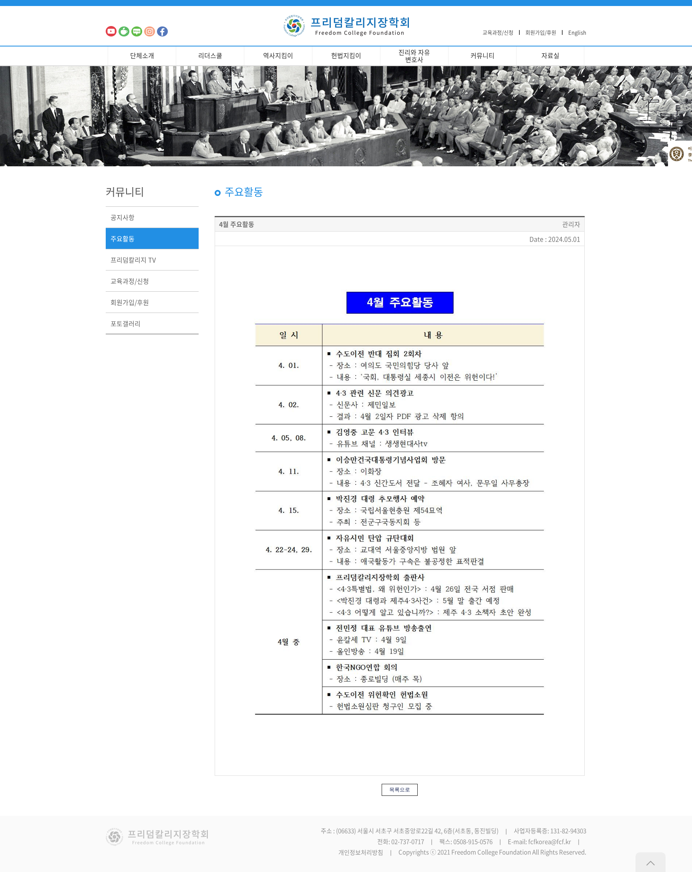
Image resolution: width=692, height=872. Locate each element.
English (577, 32)
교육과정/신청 (498, 32)
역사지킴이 (278, 55)
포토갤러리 (126, 323)
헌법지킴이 (346, 55)
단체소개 (142, 55)
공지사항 (123, 217)
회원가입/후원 (540, 32)
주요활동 (123, 238)
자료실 (550, 55)
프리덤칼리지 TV (133, 259)
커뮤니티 (483, 55)
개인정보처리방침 (360, 852)
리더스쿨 (210, 55)
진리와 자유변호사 (414, 55)
